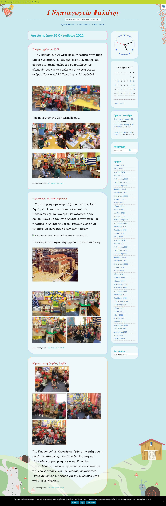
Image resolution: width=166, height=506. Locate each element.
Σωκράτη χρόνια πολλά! (45, 49)
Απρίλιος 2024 (119, 240)
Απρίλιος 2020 (119, 339)
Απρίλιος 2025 (119, 213)
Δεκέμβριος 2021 (120, 332)
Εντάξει (75, 503)
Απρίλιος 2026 (119, 172)
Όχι (82, 503)
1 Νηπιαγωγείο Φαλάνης (83, 12)
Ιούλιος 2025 (119, 203)
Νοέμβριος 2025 (120, 189)
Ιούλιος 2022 (119, 308)
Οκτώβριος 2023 (120, 260)
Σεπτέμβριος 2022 (121, 301)
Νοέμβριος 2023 (120, 257)
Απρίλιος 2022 (119, 318)
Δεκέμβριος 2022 (120, 291)
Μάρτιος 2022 (119, 322)
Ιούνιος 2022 (119, 311)
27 (124, 93)
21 (127, 89)
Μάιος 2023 (118, 274)
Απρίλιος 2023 (119, 277)
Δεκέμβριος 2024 (120, 223)
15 (130, 85)
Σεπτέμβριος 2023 (121, 264)
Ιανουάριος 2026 (120, 182)
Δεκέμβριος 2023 (120, 254)
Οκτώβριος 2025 (120, 192)
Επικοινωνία (98, 24)
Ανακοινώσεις (83, 24)
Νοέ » (122, 103)
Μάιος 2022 (118, 315)
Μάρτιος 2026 (119, 175)
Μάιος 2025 (118, 209)
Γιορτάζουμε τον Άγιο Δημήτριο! (49, 198)
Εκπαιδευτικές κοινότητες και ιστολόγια (15, 2)
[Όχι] (163, 501)
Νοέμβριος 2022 (120, 294)
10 (115, 85)
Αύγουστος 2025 (120, 199)
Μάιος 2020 (118, 335)
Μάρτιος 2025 (119, 216)
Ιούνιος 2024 (119, 233)
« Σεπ (116, 103)
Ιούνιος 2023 (119, 271)
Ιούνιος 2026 (119, 165)
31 (115, 97)
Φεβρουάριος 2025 (121, 220)
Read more (91, 503)
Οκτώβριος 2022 (120, 298)
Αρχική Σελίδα (67, 24)
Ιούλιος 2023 (119, 267)
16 (134, 85)
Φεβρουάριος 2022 (121, 325)
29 (131, 93)
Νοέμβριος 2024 (120, 226)
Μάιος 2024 (118, 237)
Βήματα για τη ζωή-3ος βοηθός (49, 363)
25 (118, 93)
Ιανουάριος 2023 (120, 288)
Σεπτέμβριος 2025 (121, 196)
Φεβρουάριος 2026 (121, 179)
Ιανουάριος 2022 (120, 328)
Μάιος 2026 (118, 169)
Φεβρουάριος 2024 (121, 247)
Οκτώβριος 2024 (120, 230)
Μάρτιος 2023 (119, 281)
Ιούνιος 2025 (119, 206)
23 (134, 89)
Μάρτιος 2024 (119, 243)
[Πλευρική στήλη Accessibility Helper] (163, 6)
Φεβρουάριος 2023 (121, 284)
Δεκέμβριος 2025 (120, 186)
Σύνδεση (35, 2)
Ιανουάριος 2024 (120, 250)
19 (121, 89)
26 (121, 93)
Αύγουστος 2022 (120, 305)
